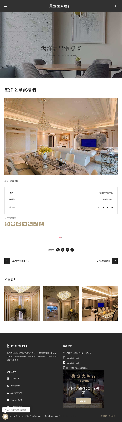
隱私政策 (112, 416)
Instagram (15, 385)
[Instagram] (8, 386)
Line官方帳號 (16, 392)
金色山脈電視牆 (97, 292)
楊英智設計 (12, 295)
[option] (22, 305)
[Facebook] (8, 378)
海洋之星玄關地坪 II (59, 293)
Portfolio (56, 55)
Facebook (14, 378)
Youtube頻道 (16, 400)
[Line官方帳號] (8, 393)
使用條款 (103, 416)
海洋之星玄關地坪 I (21, 292)
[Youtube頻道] (8, 400)
